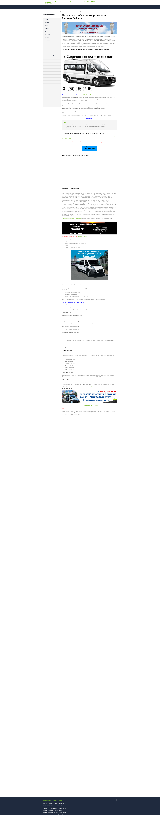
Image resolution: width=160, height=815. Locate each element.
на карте (74, 127)
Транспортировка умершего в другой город (71, 218)
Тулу (86, 386)
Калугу (91, 386)
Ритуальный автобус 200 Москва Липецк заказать (73, 282)
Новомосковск (99, 386)
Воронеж (79, 386)
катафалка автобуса (82, 236)
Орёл (88, 386)
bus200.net (48, 3)
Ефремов (104, 386)
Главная (44, 11)
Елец (94, 386)
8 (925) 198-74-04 (90, 2)
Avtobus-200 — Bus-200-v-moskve (53, 800)
